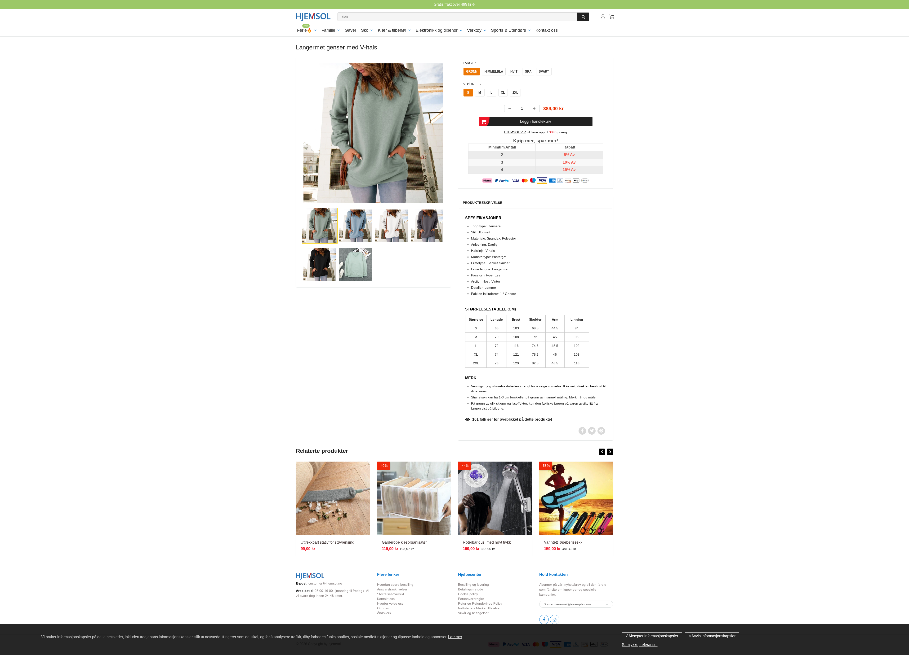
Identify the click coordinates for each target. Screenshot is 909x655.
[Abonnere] (607, 604)
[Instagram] (554, 619)
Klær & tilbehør (392, 30)
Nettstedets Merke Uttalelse (478, 608)
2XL (515, 92)
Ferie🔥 (304, 30)
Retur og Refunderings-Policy (480, 603)
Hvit (513, 71)
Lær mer (455, 637)
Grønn (471, 71)
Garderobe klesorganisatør (404, 542)
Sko (364, 30)
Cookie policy (468, 594)
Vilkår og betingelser (473, 613)
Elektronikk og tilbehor (437, 30)
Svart (544, 71)
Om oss (383, 608)
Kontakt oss (546, 30)
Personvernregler (471, 599)
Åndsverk (384, 613)
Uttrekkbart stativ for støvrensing (327, 542)
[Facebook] (544, 619)
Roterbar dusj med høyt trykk (487, 542)
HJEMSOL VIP (515, 132)
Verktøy (474, 30)
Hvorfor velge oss (390, 603)
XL (503, 92)
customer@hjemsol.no (325, 583)
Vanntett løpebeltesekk (563, 542)
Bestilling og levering (473, 584)
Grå (528, 71)
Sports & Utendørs (508, 30)
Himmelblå (494, 71)
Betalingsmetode (470, 589)
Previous (284, 152)
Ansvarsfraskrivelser (392, 589)
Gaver (350, 30)
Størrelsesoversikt (390, 594)
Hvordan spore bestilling (395, 584)
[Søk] (583, 17)
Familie (328, 30)
